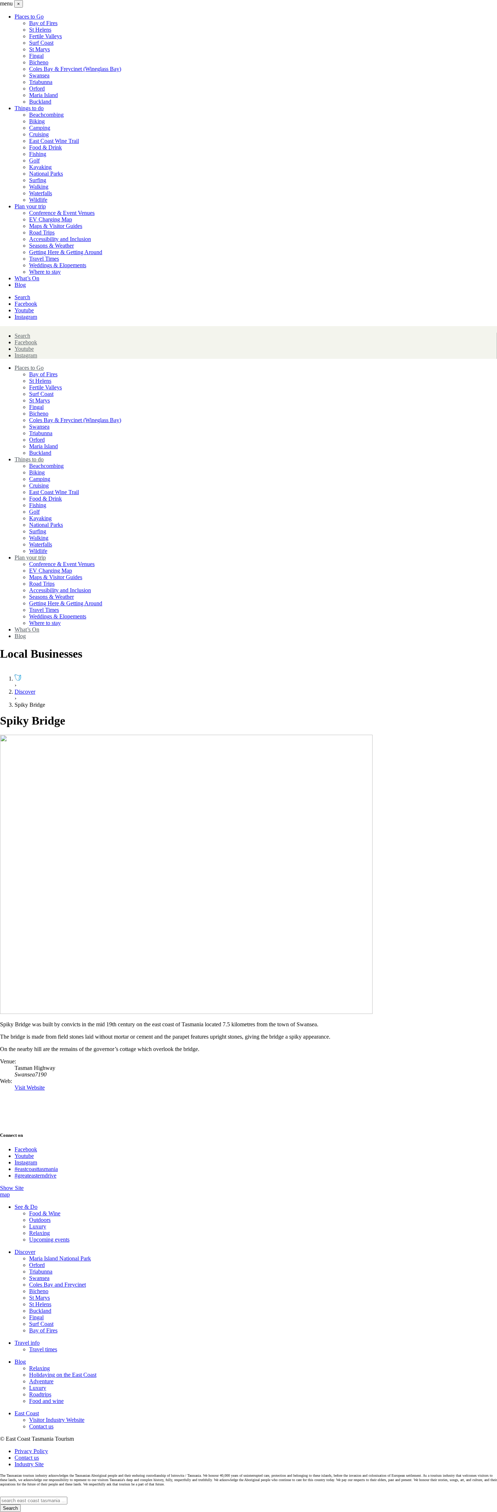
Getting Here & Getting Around (65, 252)
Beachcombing (46, 115)
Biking (37, 121)
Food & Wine (44, 1213)
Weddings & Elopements (57, 265)
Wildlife (38, 200)
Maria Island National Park (60, 1258)
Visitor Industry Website (56, 1420)
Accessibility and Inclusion (60, 239)
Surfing (37, 180)
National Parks (46, 174)
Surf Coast (41, 43)
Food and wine (46, 1401)
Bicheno (38, 62)
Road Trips (42, 232)
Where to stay (45, 272)
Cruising (39, 134)
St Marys (39, 49)
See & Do (26, 1207)
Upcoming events (49, 1239)
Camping (39, 128)
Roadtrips (40, 1394)
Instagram (26, 317)
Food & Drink (45, 147)
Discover (25, 692)
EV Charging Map (50, 219)
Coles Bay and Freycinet (57, 1285)
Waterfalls (40, 193)
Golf (34, 160)
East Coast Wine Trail (54, 141)
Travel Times (44, 259)
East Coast (27, 1413)
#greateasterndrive (35, 1175)
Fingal (36, 56)
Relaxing (39, 1233)
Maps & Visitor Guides (55, 226)
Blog (20, 285)
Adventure (41, 1381)
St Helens (40, 30)
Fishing (37, 154)
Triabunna (40, 82)
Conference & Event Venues (62, 213)
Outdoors (40, 1220)
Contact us (41, 1426)
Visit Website (30, 1087)
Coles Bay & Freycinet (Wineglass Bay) (75, 69)
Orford (37, 88)
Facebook (26, 304)
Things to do (29, 108)
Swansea (39, 75)
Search (22, 297)
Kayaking (40, 167)
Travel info (27, 1343)
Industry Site (29, 1464)
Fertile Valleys (45, 36)
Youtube (24, 310)
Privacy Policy (31, 1451)
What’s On (27, 278)
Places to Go (29, 16)
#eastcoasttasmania (36, 1169)
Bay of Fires (43, 23)
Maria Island (43, 95)
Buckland (40, 102)
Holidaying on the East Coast (62, 1375)
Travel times (43, 1349)
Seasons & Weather (51, 245)
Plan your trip (30, 206)
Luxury (37, 1226)
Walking (38, 187)
